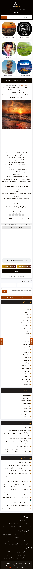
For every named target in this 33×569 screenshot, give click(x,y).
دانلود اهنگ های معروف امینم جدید (20, 489)
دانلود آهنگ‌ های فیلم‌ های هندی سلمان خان (18, 495)
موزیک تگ (27, 384)
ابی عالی (28, 309)
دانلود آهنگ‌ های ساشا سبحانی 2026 (20, 471)
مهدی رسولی (26, 398)
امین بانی (27, 371)
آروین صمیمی (26, 336)
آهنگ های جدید (25, 365)
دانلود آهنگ (24, 85)
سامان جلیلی (26, 320)
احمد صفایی (27, 357)
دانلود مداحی (16, 12)
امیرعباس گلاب (26, 368)
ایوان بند (27, 376)
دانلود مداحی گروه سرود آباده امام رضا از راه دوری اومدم (16, 558)
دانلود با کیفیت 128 (7, 266)
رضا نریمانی (27, 406)
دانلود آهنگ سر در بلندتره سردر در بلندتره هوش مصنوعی (16, 527)
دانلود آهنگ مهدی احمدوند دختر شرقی (20, 438)
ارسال (4, 291)
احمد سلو (27, 307)
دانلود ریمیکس (11, 9)
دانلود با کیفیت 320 (23, 266)
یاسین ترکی (27, 341)
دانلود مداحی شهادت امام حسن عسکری (16, 555)
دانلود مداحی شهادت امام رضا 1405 (16, 552)
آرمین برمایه (26, 331)
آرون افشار (27, 333)
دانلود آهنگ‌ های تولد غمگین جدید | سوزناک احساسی (16, 508)
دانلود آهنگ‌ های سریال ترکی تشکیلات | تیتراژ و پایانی (16, 487)
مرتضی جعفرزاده (25, 323)
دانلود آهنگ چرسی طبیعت (23, 446)
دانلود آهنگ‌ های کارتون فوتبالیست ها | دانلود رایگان (16, 503)
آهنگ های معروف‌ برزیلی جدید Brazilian (19, 473)
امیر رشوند (27, 363)
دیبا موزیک (27, 224)
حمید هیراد (27, 315)
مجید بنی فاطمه (25, 400)
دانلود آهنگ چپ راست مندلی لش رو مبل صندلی (17, 452)
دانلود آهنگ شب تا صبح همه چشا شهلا (19, 430)
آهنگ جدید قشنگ (25, 347)
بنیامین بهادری (26, 379)
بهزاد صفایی (27, 328)
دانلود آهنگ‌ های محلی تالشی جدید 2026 (19, 463)
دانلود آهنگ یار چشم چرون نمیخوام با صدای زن (17, 449)
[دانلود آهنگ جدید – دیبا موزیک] (16, 4)
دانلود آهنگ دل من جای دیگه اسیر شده (16, 80)
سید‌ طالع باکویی (25, 414)
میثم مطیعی (26, 408)
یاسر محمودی (26, 339)
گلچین (16, 271)
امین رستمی (27, 373)
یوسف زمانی (27, 317)
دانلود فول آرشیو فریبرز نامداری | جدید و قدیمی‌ (17, 505)
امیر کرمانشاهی (26, 417)
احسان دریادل (26, 355)
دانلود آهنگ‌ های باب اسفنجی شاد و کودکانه (18, 481)
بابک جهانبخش (26, 344)
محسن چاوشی (26, 312)
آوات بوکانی (27, 352)
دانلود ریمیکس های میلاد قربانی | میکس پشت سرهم (16, 541)
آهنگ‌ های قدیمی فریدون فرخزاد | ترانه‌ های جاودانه (16, 468)
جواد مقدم (27, 411)
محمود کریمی (26, 395)
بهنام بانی (27, 381)
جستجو (4, 17)
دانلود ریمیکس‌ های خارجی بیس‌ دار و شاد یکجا (16, 544)
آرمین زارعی (27, 349)
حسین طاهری (26, 403)
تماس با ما (10, 567)
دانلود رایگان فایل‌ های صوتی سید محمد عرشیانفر (17, 484)
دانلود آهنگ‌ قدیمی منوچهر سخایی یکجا (19, 465)
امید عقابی (27, 360)
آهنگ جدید (22, 9)
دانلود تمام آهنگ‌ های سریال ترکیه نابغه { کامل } (17, 492)
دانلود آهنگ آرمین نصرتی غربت (21, 427)
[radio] (23, 215)
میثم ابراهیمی (26, 325)
